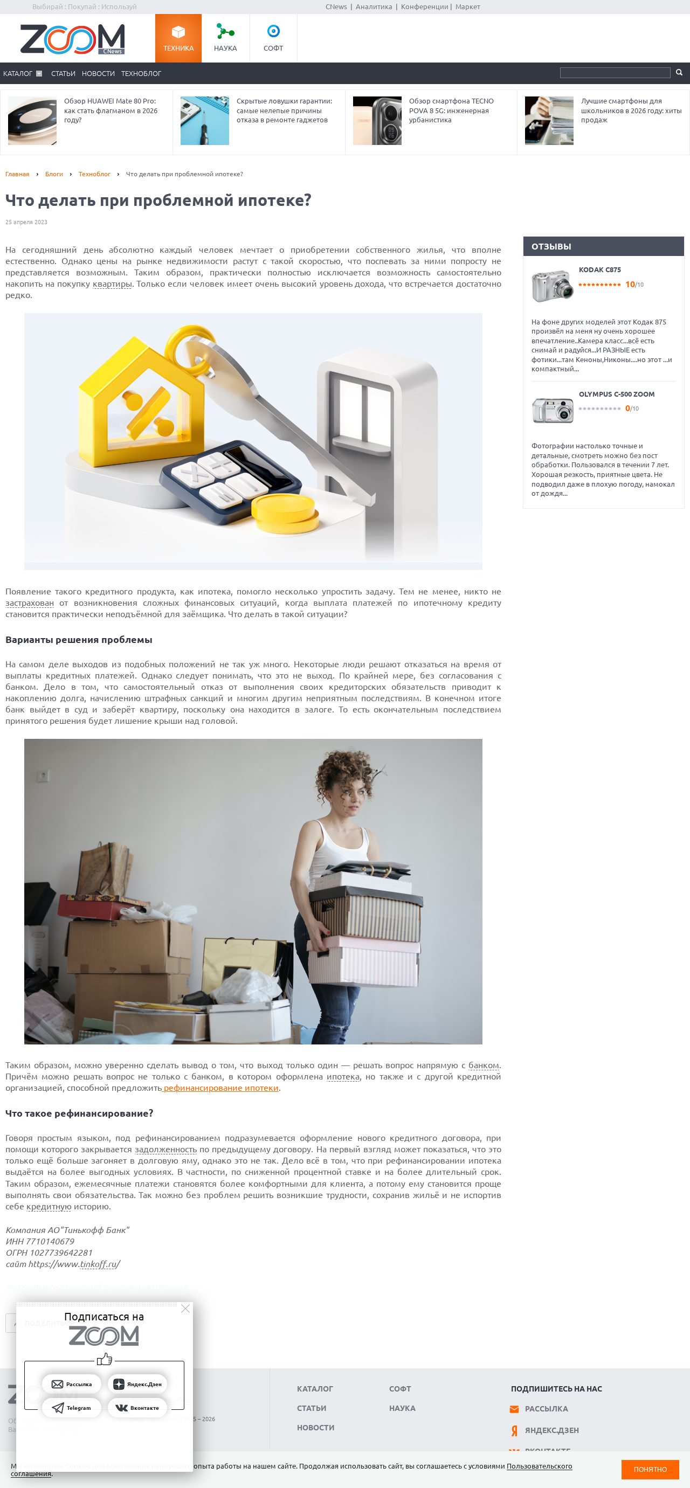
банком (483, 1065)
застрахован (29, 602)
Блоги (54, 173)
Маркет (468, 6)
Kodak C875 (600, 269)
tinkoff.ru (98, 1264)
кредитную (49, 1206)
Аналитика (374, 6)
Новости (98, 73)
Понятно (650, 1469)
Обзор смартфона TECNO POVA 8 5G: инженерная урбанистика (451, 110)
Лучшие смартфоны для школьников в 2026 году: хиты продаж (631, 110)
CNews (336, 6)
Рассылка (546, 1408)
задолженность (166, 1149)
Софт (273, 48)
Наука (225, 48)
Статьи (63, 73)
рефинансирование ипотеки (220, 1087)
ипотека (343, 1076)
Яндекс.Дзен (552, 1430)
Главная (17, 173)
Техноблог (141, 73)
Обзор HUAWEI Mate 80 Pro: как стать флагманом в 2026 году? (110, 110)
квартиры (112, 283)
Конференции (424, 6)
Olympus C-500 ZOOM (617, 394)
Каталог (17, 73)
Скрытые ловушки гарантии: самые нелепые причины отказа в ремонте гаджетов (284, 110)
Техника (178, 48)
